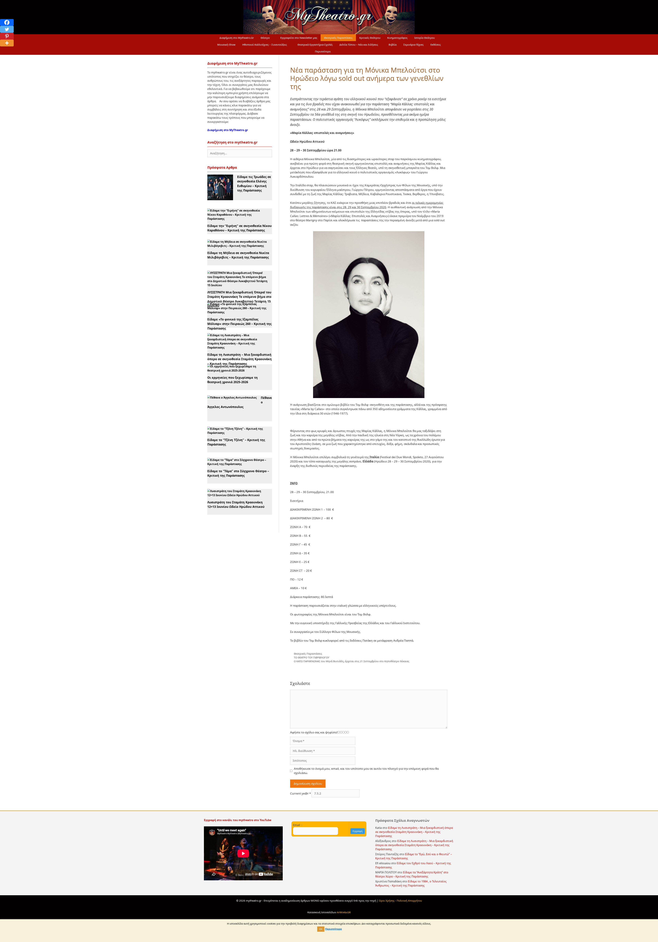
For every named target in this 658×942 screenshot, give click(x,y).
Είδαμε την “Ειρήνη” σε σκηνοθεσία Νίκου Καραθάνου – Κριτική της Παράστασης (239, 228)
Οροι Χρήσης (386, 900)
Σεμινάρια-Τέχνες (413, 44)
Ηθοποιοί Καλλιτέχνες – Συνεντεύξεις (264, 44)
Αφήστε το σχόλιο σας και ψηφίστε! (314, 732)
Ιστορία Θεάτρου (424, 37)
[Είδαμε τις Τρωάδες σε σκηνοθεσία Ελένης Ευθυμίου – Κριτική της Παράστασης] (220, 198)
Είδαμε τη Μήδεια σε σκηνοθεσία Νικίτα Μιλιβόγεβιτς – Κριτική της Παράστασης (238, 255)
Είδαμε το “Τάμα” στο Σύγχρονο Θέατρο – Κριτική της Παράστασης (238, 473)
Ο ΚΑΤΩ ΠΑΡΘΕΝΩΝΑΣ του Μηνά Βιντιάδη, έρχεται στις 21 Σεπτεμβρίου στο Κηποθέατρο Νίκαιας (351, 661)
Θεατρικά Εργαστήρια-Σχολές (315, 44)
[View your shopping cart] (342, 51)
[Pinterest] (7, 36)
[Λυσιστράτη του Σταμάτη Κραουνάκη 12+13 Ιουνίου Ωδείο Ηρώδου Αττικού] (237, 495)
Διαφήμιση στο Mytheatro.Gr (237, 37)
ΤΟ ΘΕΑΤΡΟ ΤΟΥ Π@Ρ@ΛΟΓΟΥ (311, 657)
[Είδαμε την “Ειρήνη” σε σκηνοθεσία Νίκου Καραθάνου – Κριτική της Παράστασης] (237, 219)
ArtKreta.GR (344, 912)
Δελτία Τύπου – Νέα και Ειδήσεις (358, 44)
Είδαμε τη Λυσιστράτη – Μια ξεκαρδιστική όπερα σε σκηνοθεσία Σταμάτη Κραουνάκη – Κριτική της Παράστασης (239, 359)
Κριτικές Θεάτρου (369, 37)
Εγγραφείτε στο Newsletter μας (298, 37)
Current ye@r (300, 793)
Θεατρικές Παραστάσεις (338, 37)
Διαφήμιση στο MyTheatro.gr (227, 130)
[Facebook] (7, 22)
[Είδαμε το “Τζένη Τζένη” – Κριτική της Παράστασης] (237, 433)
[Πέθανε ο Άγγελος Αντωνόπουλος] (232, 397)
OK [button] (320, 929)
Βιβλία (393, 44)
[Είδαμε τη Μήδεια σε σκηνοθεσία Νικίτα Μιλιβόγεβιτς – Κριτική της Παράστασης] (237, 246)
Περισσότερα (323, 51)
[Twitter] (7, 29)
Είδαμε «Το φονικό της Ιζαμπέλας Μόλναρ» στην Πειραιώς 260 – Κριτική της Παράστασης (239, 323)
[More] (7, 43)
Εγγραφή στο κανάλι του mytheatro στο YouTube (238, 820)
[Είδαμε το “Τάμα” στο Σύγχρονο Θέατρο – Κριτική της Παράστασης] (237, 464)
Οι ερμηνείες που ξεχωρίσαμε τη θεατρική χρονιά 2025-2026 (232, 379)
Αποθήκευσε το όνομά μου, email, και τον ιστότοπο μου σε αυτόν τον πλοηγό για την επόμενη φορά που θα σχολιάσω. (366, 771)
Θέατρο (265, 37)
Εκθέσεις (435, 44)
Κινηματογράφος (397, 37)
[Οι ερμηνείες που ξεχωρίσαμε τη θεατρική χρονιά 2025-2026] (237, 370)
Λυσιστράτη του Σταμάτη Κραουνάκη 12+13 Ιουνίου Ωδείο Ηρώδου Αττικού (235, 504)
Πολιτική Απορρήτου (409, 900)
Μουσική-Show (226, 44)
